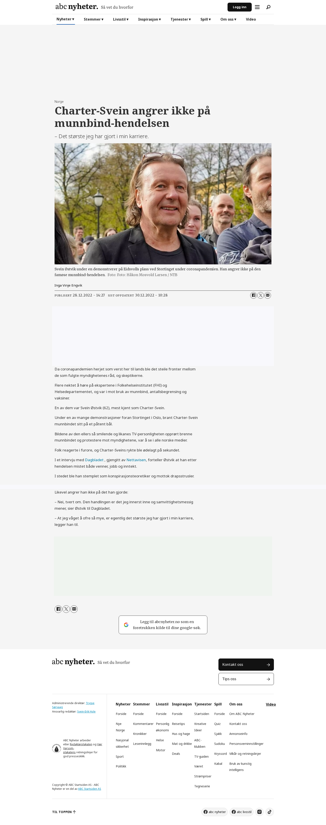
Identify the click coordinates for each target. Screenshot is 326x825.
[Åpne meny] (257, 7)
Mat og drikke (182, 744)
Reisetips (178, 724)
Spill (204, 19)
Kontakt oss (232, 664)
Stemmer (92, 19)
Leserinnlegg (142, 744)
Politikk (121, 766)
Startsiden (201, 714)
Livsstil (119, 19)
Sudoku (219, 744)
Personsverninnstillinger (246, 744)
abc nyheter (217, 812)
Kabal (218, 763)
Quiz (217, 724)
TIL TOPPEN (62, 812)
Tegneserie (202, 786)
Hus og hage (181, 734)
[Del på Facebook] (253, 295)
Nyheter (64, 19)
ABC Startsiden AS (89, 789)
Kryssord (220, 753)
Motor (160, 750)
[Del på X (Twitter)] (260, 295)
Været (198, 766)
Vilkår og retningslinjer (245, 753)
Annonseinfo (238, 734)
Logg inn (239, 7)
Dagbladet (94, 459)
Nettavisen (136, 459)
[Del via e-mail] (267, 295)
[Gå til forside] (140, 7)
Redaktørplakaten (81, 744)
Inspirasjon (148, 19)
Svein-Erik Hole (86, 711)
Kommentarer (143, 724)
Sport (120, 756)
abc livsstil (244, 812)
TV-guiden (201, 756)
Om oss (227, 19)
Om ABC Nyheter (241, 714)
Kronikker (140, 734)
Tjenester (179, 19)
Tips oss (229, 678)
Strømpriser (202, 776)
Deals (176, 753)
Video (251, 19)
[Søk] (268, 7)
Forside (121, 714)
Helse (160, 740)
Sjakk (218, 734)
